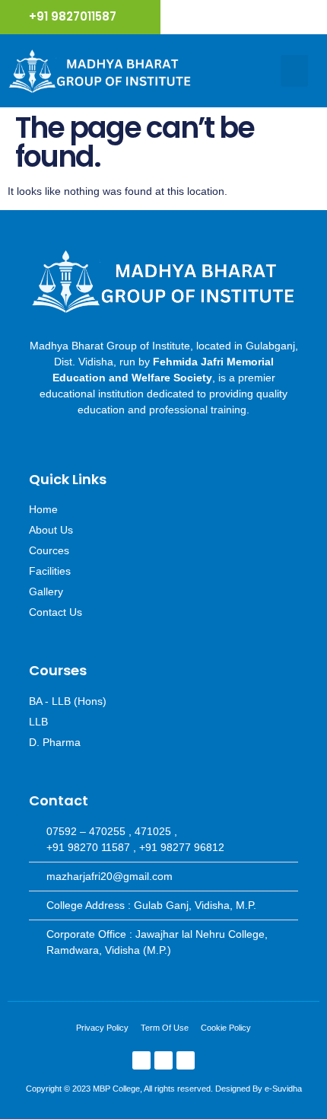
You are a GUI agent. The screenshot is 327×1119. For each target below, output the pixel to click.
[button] (294, 71)
